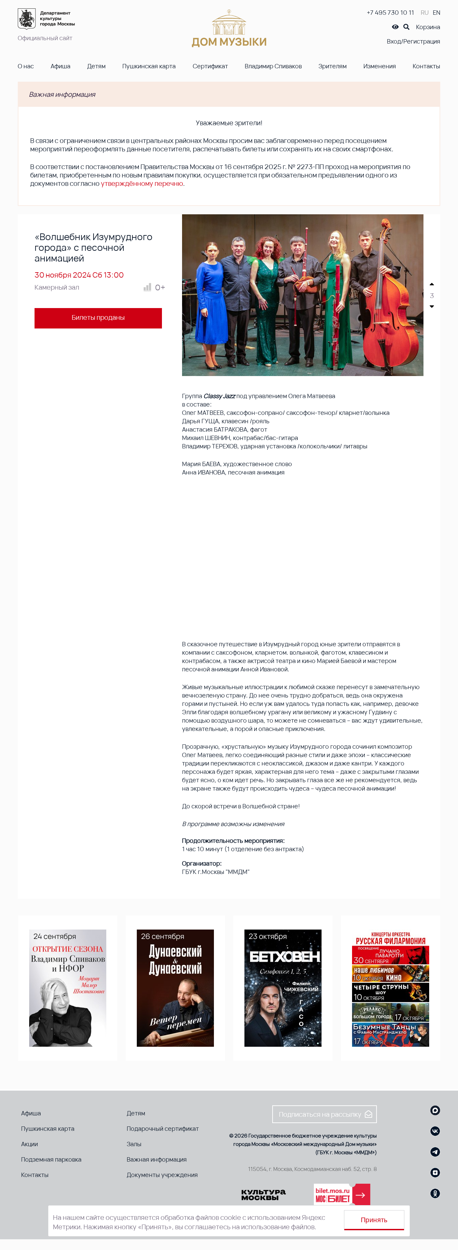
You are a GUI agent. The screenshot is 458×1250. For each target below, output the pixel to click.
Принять (374, 1220)
